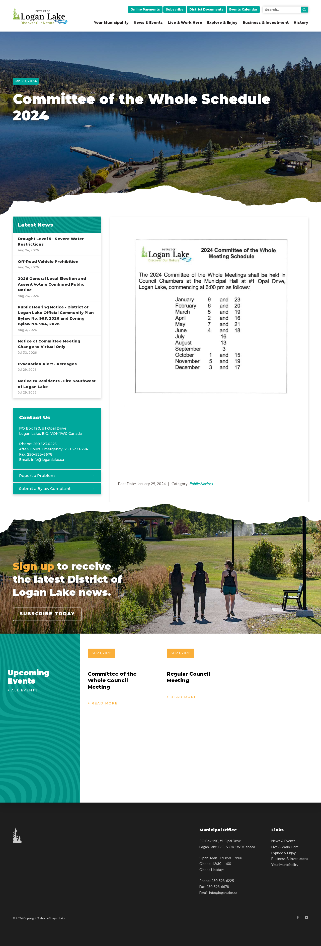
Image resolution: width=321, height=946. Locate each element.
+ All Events (23, 690)
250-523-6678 (217, 886)
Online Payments (145, 9)
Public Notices (201, 483)
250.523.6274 (76, 449)
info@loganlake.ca (47, 459)
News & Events (148, 22)
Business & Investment (266, 22)
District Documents (206, 9)
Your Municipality (111, 22)
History (301, 22)
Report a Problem (37, 475)
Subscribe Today (47, 614)
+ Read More (103, 703)
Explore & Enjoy (222, 22)
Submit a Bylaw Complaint (44, 488)
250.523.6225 (45, 444)
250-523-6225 (222, 880)
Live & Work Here (185, 22)
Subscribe (175, 9)
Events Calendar (243, 9)
